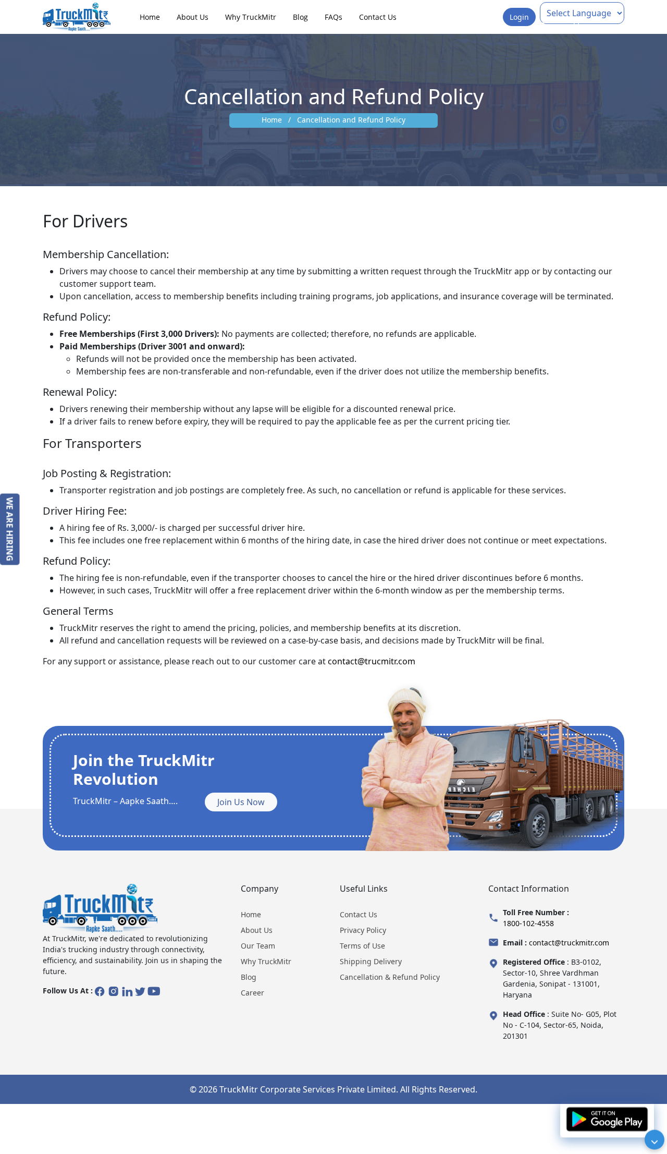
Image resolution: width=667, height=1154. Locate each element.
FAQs (333, 17)
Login (519, 17)
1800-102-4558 (528, 923)
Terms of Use (362, 946)
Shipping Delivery (371, 961)
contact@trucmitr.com (371, 661)
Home (150, 17)
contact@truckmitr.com (569, 943)
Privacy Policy (363, 930)
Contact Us (378, 17)
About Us (192, 17)
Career (252, 993)
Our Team (258, 946)
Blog (300, 17)
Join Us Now (241, 802)
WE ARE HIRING (10, 529)
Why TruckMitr (250, 17)
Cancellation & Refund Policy (390, 977)
